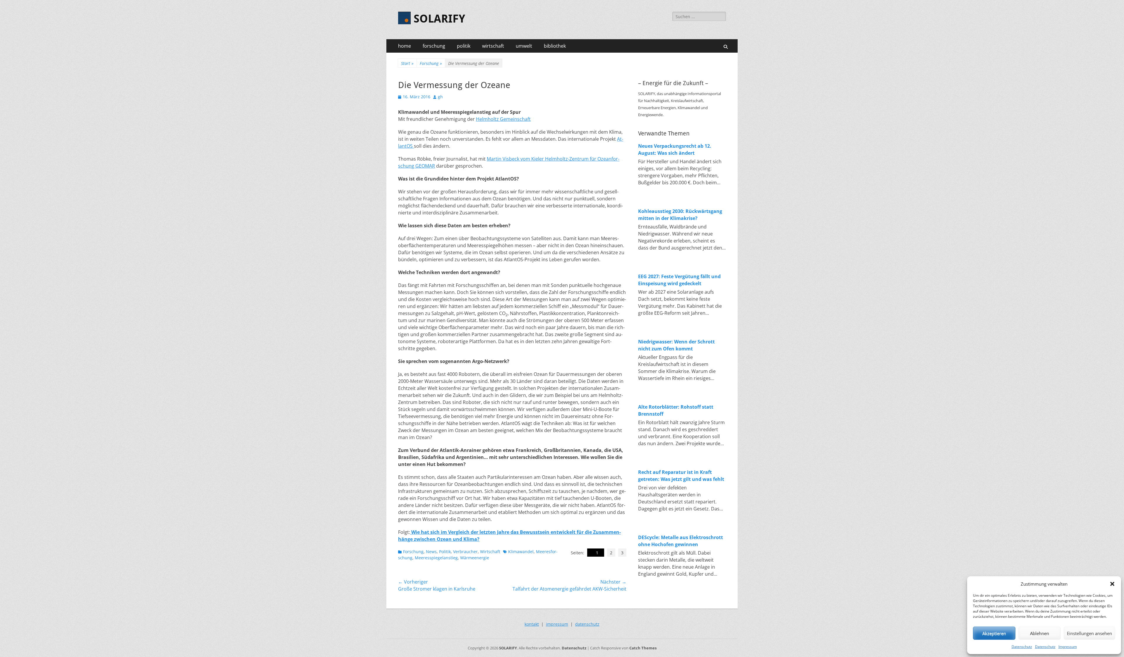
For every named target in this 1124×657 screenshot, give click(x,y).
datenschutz (587, 624)
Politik (445, 551)
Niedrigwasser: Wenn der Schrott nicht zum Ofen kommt (676, 345)
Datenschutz (1022, 646)
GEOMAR (425, 166)
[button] (1112, 584)
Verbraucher (465, 551)
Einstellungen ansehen (1089, 633)
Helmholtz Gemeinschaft (503, 119)
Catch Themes (643, 648)
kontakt (532, 624)
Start (407, 63)
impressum (557, 624)
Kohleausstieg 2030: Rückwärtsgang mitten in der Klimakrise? (680, 214)
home (404, 46)
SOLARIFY (439, 18)
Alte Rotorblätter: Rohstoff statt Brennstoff (675, 410)
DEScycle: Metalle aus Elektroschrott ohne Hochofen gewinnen (680, 541)
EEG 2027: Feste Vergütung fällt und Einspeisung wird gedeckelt (679, 280)
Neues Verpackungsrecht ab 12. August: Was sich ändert (674, 149)
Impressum (1067, 646)
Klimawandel (521, 551)
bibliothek (555, 46)
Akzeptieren (994, 633)
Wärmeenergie (474, 557)
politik (463, 46)
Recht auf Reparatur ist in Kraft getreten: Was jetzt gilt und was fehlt (681, 475)
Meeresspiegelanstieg (436, 557)
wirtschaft (493, 46)
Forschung (431, 63)
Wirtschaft (490, 551)
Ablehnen (1039, 633)
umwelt (524, 46)
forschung (434, 46)
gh (440, 96)
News (431, 551)
